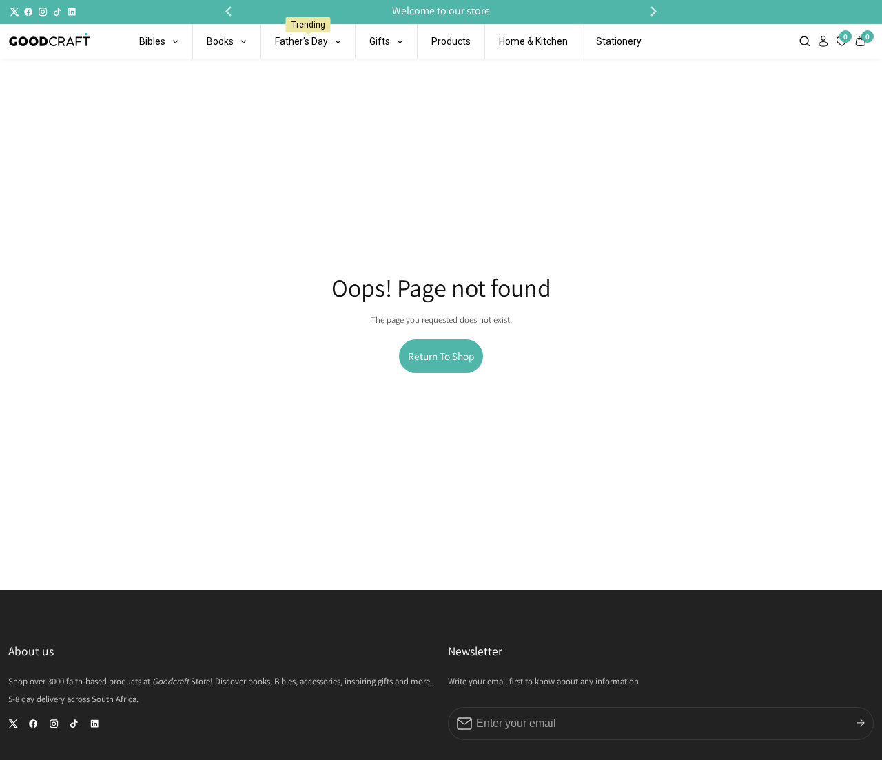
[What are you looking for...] (806, 41)
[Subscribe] (860, 722)
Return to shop (441, 356)
